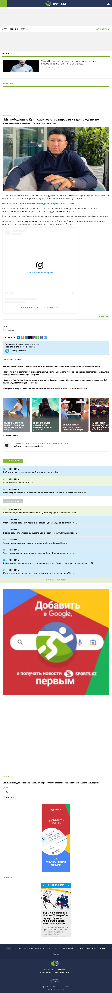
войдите (17, 446)
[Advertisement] (56, 736)
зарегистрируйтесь (34, 446)
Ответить (9, 798)
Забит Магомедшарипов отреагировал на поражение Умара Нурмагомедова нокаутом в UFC (48, 563)
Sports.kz (103, 316)
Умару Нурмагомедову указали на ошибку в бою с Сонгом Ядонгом (36, 543)
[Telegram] (45, 337)
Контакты (39, 948)
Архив (102, 948)
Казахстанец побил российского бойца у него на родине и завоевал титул (39, 512)
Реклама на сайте (67, 948)
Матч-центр (102, 29)
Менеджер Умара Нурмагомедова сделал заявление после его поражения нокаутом (44, 492)
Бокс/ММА (9, 83)
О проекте (17, 948)
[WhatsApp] (37, 337)
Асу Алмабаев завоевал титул (18, 482)
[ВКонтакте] (18, 337)
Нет (7, 788)
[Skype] (41, 337)
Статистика (52, 948)
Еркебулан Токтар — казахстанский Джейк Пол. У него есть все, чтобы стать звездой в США (45, 388)
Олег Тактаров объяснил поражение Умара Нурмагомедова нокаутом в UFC (40, 523)
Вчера (4, 29)
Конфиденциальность (87, 948)
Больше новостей (56, 580)
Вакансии (28, 948)
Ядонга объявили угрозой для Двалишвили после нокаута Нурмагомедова (40, 533)
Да (6, 792)
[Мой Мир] (26, 337)
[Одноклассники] (22, 337)
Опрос (6, 776)
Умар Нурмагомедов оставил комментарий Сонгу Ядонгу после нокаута (38, 553)
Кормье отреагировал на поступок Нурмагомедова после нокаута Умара (38, 573)
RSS (57, 954)
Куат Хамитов (8, 330)
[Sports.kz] (56, 3)
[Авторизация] (109, 3)
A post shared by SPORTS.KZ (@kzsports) (39, 307)
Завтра (24, 29)
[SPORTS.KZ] (56, 838)
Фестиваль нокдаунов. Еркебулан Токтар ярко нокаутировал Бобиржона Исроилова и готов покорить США (51, 366)
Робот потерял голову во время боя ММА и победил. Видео (32, 472)
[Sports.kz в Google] (56, 695)
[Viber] (33, 337)
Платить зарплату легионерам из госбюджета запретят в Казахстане (38, 203)
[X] (29, 337)
